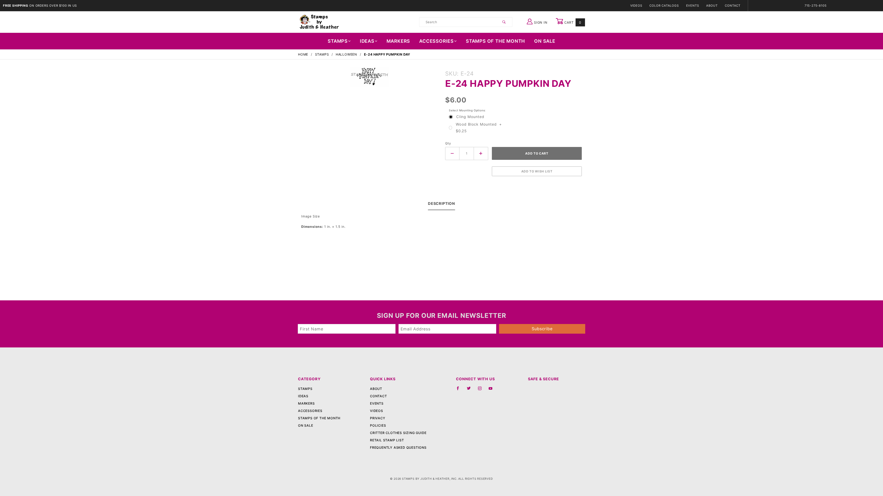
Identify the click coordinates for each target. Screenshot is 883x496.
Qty (448, 143)
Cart (572, 22)
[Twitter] (471, 390)
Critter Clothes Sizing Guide (398, 433)
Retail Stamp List (387, 440)
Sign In (540, 22)
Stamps (338, 41)
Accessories (436, 41)
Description (441, 203)
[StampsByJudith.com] (319, 22)
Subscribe (542, 328)
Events (692, 5)
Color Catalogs (664, 5)
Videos (636, 5)
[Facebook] (460, 390)
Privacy (377, 418)
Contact (732, 5)
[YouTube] (492, 390)
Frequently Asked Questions (398, 447)
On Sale (544, 41)
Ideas (367, 41)
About (711, 5)
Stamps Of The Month (495, 41)
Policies (378, 425)
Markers (398, 41)
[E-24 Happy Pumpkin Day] (369, 79)
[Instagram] (482, 390)
